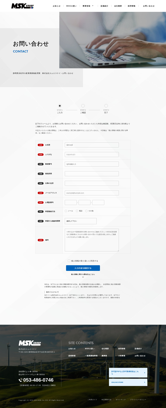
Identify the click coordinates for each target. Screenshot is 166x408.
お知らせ (57, 6)
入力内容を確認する (83, 268)
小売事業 (121, 356)
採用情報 (132, 6)
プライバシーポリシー (138, 399)
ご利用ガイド (92, 399)
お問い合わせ (149, 6)
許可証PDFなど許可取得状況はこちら (125, 373)
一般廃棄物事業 (91, 356)
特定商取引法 (106, 399)
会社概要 (118, 6)
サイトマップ (121, 399)
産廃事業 (72, 356)
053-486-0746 (38, 380)
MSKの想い (71, 6)
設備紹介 (105, 6)
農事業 (104, 356)
